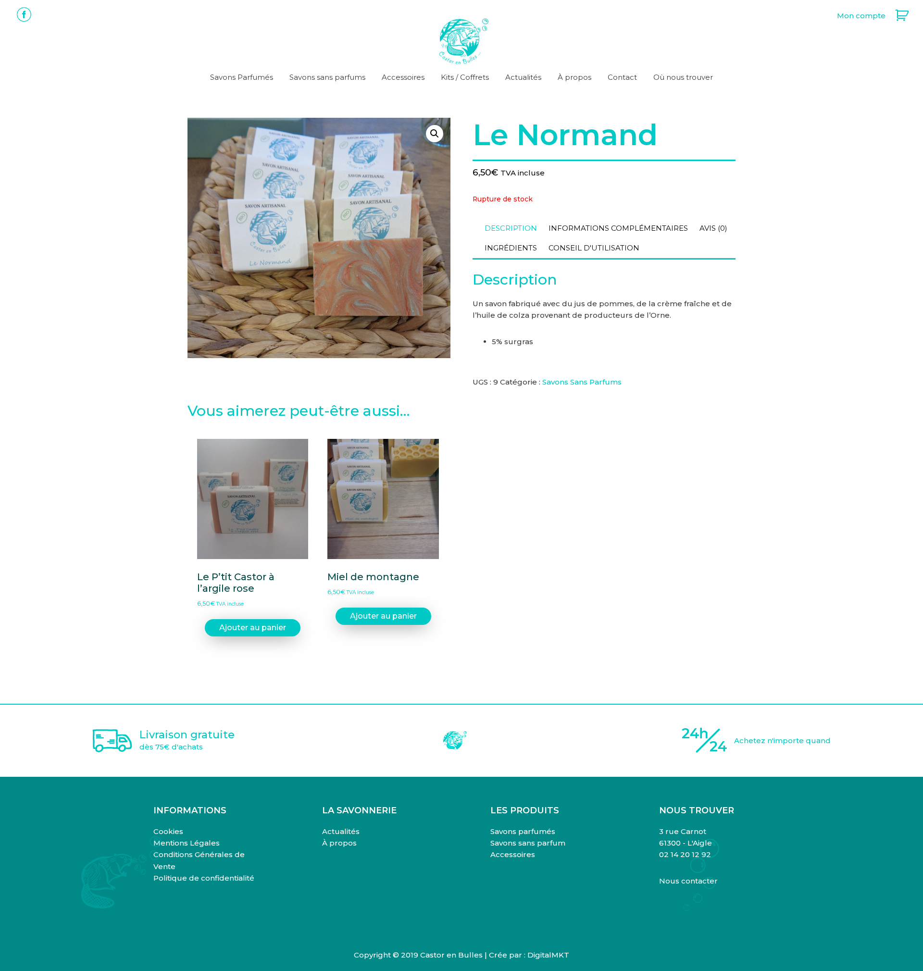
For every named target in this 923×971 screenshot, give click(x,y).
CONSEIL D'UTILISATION (594, 247)
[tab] (510, 228)
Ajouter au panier (252, 627)
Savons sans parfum (527, 842)
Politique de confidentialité (203, 878)
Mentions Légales (186, 842)
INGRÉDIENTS (511, 247)
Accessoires (512, 854)
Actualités (341, 831)
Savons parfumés (522, 831)
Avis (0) (713, 228)
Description (511, 228)
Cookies (168, 831)
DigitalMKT (548, 954)
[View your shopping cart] (897, 16)
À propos (339, 842)
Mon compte (861, 15)
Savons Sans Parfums (582, 381)
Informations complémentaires (618, 228)
